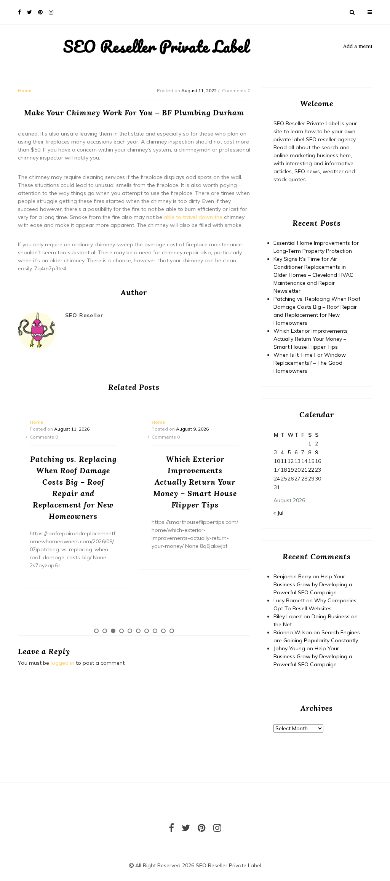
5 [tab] (130, 631)
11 (284, 461)
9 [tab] (163, 631)
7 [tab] (146, 631)
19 (291, 469)
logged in (62, 662)
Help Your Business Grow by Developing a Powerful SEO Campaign (312, 584)
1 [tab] (96, 631)
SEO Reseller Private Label (156, 46)
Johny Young (289, 648)
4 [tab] (121, 631)
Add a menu (357, 46)
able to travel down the (193, 217)
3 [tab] (113, 631)
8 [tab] (155, 631)
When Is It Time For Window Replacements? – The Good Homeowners (309, 362)
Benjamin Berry (292, 576)
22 (311, 469)
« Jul (278, 512)
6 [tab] (138, 631)
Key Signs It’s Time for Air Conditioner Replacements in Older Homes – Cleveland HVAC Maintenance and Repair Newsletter (313, 274)
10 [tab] (171, 631)
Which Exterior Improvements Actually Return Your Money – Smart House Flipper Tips (310, 338)
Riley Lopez (287, 616)
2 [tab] (104, 631)
